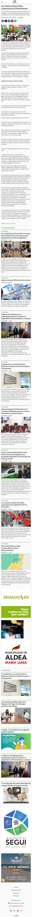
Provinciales (4, 17)
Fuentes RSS (16, 893)
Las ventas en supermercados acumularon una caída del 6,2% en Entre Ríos (14, 505)
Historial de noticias (16, 890)
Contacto (16, 887)
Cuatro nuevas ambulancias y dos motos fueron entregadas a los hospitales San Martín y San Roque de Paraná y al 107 (15, 455)
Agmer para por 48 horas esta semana (16, 280)
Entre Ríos (13, 223)
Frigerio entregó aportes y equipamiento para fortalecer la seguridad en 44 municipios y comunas (16, 316)
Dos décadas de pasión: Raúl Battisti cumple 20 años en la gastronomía (16, 784)
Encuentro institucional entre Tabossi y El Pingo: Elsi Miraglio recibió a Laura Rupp (13, 704)
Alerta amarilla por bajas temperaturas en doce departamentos (10, 548)
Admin (21, 17)
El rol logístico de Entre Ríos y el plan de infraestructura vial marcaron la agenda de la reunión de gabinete (15, 235)
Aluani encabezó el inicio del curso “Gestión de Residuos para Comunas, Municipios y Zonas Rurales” (15, 411)
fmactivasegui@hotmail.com (16, 906)
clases (7, 223)
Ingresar (17, 895)
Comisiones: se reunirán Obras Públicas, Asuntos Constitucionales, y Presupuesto (15, 366)
